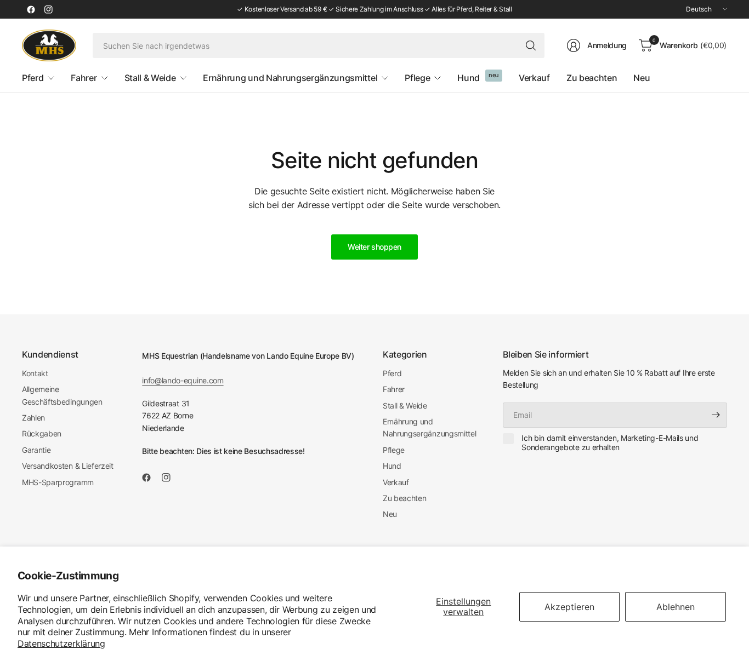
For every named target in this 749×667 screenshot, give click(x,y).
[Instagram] (48, 9)
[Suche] (530, 45)
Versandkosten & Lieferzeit (68, 465)
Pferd (392, 373)
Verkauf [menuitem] (534, 77)
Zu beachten (404, 498)
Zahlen (33, 417)
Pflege (394, 450)
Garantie (36, 450)
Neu (390, 514)
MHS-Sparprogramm (58, 482)
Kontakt (35, 373)
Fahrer (394, 389)
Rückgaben (41, 433)
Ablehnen (675, 606)
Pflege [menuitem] (417, 77)
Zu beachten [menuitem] (591, 77)
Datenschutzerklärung (61, 643)
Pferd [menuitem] (32, 77)
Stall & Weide (405, 405)
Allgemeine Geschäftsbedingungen (62, 395)
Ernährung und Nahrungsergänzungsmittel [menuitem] (290, 77)
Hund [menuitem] (468, 77)
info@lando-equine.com (182, 380)
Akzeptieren (569, 606)
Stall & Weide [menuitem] (150, 77)
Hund (392, 465)
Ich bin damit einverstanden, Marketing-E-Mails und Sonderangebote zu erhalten (609, 442)
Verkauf (396, 482)
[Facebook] (30, 9)
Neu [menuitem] (641, 77)
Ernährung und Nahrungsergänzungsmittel (429, 427)
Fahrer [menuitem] (84, 77)
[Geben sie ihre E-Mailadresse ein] (716, 415)
